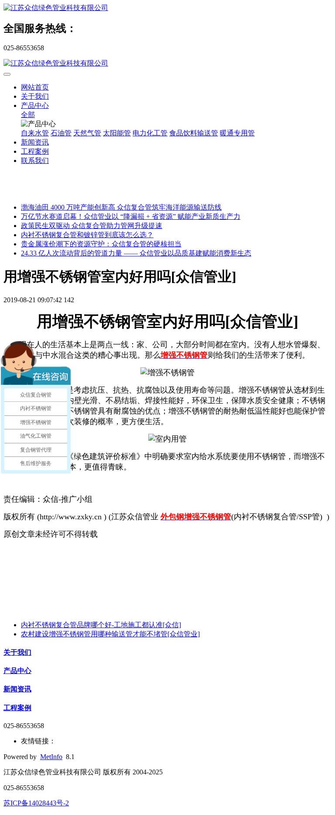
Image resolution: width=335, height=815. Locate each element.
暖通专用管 (237, 133)
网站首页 (35, 87)
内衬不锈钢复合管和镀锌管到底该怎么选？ (87, 234)
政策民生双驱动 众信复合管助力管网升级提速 (91, 225)
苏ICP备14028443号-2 (36, 803)
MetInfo (51, 756)
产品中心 (35, 105)
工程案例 (35, 151)
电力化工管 (150, 133)
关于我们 (35, 96)
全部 (28, 114)
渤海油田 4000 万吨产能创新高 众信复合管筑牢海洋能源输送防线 (121, 207)
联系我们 (35, 160)
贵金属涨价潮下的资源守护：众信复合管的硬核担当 (101, 244)
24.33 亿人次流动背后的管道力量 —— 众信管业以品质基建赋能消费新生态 (136, 253)
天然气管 (87, 133)
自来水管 (35, 133)
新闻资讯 (35, 142)
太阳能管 (117, 133)
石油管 (61, 133)
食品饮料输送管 (193, 133)
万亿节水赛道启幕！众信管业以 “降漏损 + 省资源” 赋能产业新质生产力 (130, 216)
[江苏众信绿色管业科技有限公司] (167, 8)
